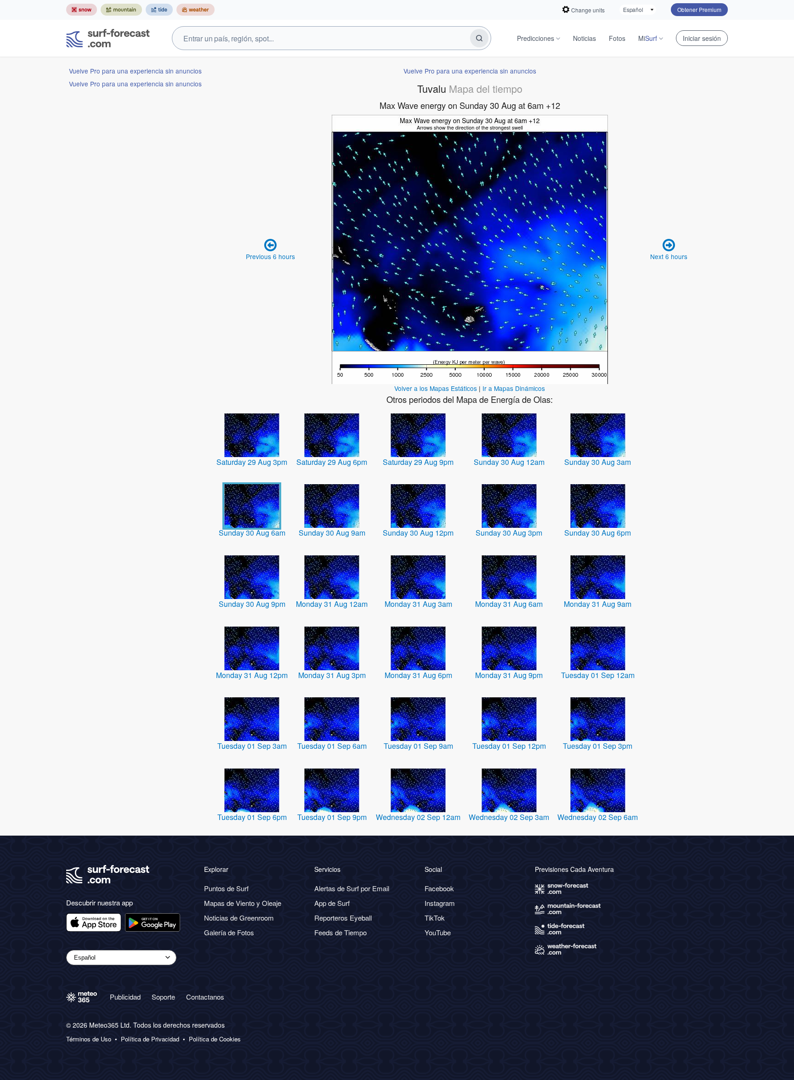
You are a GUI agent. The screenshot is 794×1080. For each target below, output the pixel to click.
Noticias (584, 38)
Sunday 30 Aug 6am (252, 532)
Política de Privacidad (150, 1039)
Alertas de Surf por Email (351, 888)
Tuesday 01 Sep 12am (598, 675)
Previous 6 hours (270, 256)
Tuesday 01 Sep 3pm (597, 746)
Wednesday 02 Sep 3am (509, 817)
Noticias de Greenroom (239, 917)
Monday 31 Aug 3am (418, 604)
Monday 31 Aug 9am (597, 604)
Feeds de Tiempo (340, 932)
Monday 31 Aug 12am (332, 604)
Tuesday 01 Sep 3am (252, 746)
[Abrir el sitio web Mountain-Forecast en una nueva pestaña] (121, 10)
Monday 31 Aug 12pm (252, 675)
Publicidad (125, 996)
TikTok (435, 917)
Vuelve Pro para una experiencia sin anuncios (135, 70)
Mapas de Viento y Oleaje (242, 903)
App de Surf (332, 903)
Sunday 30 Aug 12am (509, 462)
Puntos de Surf (226, 888)
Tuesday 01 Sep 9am (418, 746)
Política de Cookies (215, 1039)
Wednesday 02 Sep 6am (597, 817)
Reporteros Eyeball (343, 917)
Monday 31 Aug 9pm (509, 675)
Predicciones (535, 38)
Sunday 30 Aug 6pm (597, 532)
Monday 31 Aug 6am (509, 604)
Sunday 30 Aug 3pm (509, 532)
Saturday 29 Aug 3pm (251, 462)
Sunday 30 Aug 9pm (252, 604)
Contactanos (205, 996)
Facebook (439, 888)
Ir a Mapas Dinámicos (513, 388)
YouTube (438, 932)
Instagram (440, 903)
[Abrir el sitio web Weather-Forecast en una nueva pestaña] (195, 10)
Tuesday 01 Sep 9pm (332, 817)
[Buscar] (479, 38)
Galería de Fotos (229, 932)
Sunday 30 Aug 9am (332, 532)
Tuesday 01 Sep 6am (332, 746)
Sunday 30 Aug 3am (597, 462)
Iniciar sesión (702, 38)
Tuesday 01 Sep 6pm (252, 817)
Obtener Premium (699, 9)
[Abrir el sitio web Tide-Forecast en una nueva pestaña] (159, 10)
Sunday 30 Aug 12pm (418, 532)
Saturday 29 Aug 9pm (418, 462)
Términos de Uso (88, 1039)
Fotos (617, 38)
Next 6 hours (668, 256)
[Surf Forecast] (108, 38)
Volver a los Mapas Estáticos (435, 388)
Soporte (163, 996)
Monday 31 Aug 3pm (332, 675)
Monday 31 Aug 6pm (418, 675)
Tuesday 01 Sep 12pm (509, 746)
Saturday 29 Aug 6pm (331, 462)
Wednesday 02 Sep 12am (418, 817)
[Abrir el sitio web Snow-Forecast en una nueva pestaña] (81, 10)
